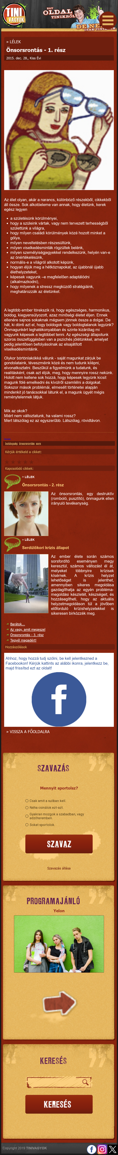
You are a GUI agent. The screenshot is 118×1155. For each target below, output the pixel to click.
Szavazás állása (59, 868)
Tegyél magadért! (23, 640)
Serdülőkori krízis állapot (45, 547)
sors (38, 443)
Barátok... (17, 624)
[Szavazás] (59, 844)
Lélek (15, 41)
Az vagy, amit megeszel (27, 629)
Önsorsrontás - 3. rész (27, 635)
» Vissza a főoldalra (28, 731)
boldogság (11, 443)
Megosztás (7, 439)
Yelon (59, 910)
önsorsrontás (27, 443)
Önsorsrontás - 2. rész (43, 485)
